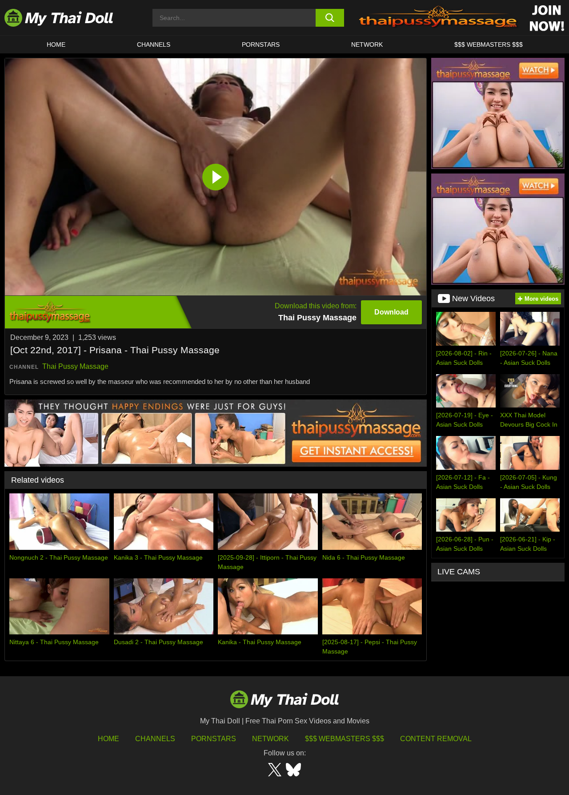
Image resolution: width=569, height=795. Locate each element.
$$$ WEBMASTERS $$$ (488, 44)
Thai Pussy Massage (75, 366)
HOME (56, 44)
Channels (155, 739)
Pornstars (261, 44)
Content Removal (436, 739)
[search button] (330, 18)
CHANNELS (153, 44)
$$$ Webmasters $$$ (344, 739)
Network (367, 44)
